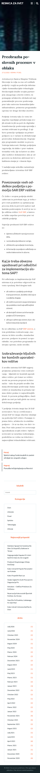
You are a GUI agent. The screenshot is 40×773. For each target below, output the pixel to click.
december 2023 (13, 660)
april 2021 (11, 741)
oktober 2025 (12, 635)
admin (13, 72)
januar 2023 (11, 686)
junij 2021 (11, 737)
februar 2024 (12, 656)
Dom (9, 508)
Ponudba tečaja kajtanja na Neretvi (18, 466)
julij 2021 (10, 733)
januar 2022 (11, 711)
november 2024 (13, 639)
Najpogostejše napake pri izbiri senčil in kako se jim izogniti (19, 556)
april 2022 (11, 703)
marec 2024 (11, 652)
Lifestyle (10, 512)
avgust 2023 (12, 665)
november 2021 (13, 716)
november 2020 (13, 758)
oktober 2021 (12, 720)
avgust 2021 (12, 728)
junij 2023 (11, 669)
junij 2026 (11, 631)
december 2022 (13, 690)
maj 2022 (11, 699)
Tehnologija (11, 525)
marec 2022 (11, 707)
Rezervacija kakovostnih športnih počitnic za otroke (19, 594)
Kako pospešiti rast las (16, 575)
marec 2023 (11, 677)
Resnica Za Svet (12, 3)
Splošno (10, 520)
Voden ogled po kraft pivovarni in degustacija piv (20, 581)
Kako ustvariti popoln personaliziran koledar (20, 570)
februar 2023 (12, 682)
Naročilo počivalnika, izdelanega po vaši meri (19, 601)
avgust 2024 (12, 644)
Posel (19, 72)
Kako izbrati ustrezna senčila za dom (19, 608)
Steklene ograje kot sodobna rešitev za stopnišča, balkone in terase (19, 548)
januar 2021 (11, 750)
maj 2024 (11, 648)
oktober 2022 (12, 694)
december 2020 (13, 754)
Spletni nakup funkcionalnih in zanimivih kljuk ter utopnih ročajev (19, 455)
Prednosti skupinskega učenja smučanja (18, 563)
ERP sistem (28, 329)
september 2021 (13, 724)
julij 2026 (10, 627)
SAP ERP (22, 212)
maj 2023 (11, 673)
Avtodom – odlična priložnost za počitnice (19, 588)
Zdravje (10, 529)
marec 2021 (11, 745)
